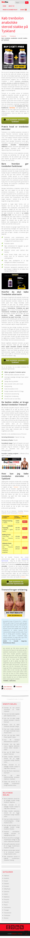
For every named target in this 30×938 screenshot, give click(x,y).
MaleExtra (6, 897)
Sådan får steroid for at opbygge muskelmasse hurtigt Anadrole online (11, 783)
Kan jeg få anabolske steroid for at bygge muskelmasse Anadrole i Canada (11, 845)
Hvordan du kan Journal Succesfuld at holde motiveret (11, 709)
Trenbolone (13, 36)
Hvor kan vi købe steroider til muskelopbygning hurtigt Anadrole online (11, 821)
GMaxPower (7, 889)
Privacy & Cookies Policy (10, 9)
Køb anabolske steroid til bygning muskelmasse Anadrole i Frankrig (11, 858)
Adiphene (6, 875)
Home (4, 6)
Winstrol (6, 918)
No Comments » (8, 689)
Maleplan (14, 933)
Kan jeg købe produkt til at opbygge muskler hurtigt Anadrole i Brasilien (11, 827)
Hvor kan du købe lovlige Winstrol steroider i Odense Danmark (11, 720)
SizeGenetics (7, 907)
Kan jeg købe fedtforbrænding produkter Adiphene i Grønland (11, 777)
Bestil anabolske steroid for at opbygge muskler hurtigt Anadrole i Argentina (11, 800)
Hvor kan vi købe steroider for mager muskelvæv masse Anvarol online (11, 730)
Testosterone (7, 913)
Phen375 (6, 902)
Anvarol (6, 881)
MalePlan (4, 36)
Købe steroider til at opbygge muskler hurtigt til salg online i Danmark (11, 766)
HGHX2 (6, 894)
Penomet (6, 899)
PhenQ (6, 905)
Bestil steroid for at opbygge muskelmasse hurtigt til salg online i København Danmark (11, 839)
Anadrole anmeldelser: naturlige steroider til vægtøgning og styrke (11, 833)
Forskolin (6, 886)
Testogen (6, 910)
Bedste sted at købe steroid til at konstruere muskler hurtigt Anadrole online (11, 852)
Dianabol (6, 883)
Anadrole (6, 878)
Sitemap (20, 933)
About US (11, 6)
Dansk (22, 9)
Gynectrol (6, 891)
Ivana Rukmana (8, 686)
